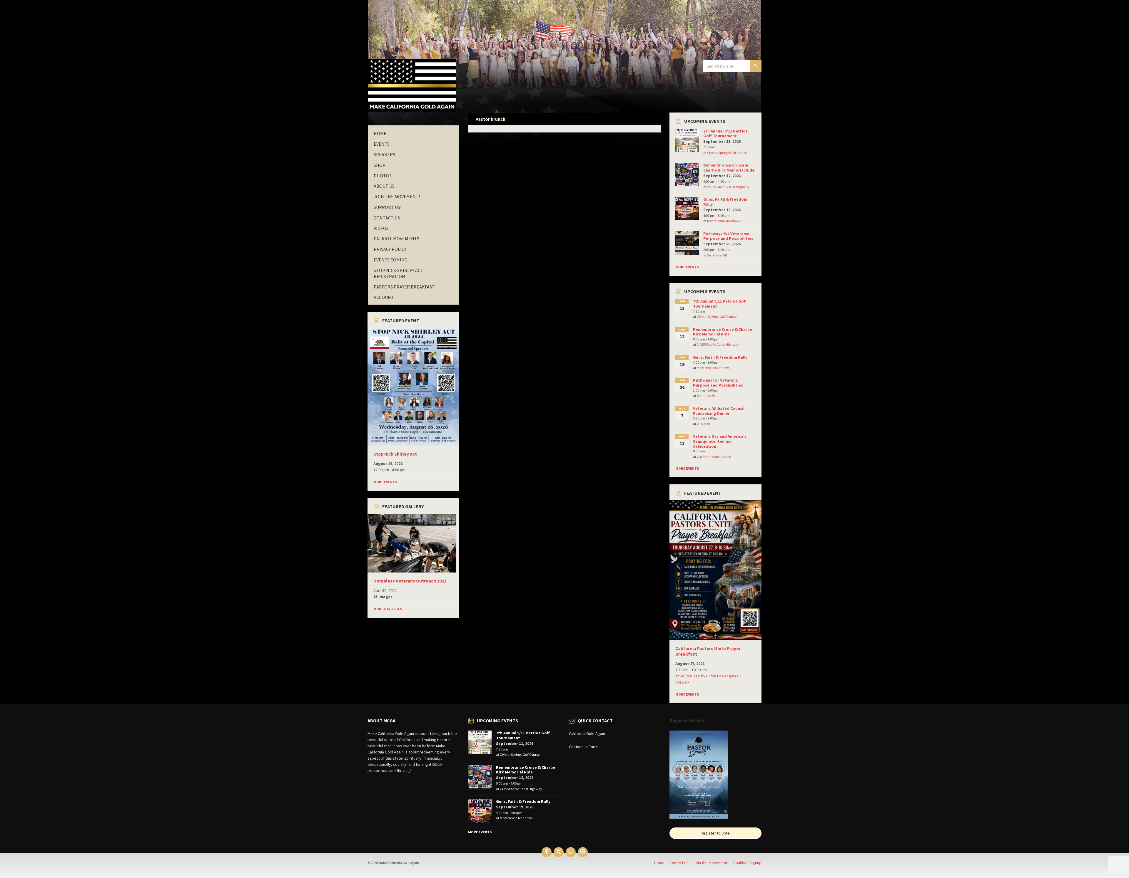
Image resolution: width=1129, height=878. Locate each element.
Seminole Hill (717, 255)
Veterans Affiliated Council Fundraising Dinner (718, 411)
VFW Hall (703, 424)
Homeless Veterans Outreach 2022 (409, 581)
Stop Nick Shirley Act (395, 454)
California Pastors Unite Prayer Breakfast (708, 651)
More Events (385, 482)
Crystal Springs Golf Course (727, 152)
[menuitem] (413, 133)
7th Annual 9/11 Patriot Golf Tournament (725, 133)
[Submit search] (755, 66)
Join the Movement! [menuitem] (711, 862)
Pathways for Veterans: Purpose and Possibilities (728, 236)
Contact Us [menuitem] (679, 862)
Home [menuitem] (659, 862)
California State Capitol (714, 456)
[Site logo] (412, 110)
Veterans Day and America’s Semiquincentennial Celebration (719, 441)
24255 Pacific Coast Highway (728, 186)
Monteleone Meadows (723, 221)
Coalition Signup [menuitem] (747, 862)
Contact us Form (583, 746)
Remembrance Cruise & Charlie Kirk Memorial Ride (728, 167)
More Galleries (387, 609)
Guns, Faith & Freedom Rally (725, 202)
